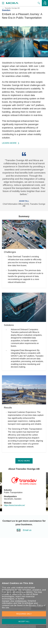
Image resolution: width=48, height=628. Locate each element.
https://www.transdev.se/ (14, 505)
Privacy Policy (36, 605)
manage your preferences (14, 601)
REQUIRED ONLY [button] (24, 614)
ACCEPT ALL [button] (24, 621)
